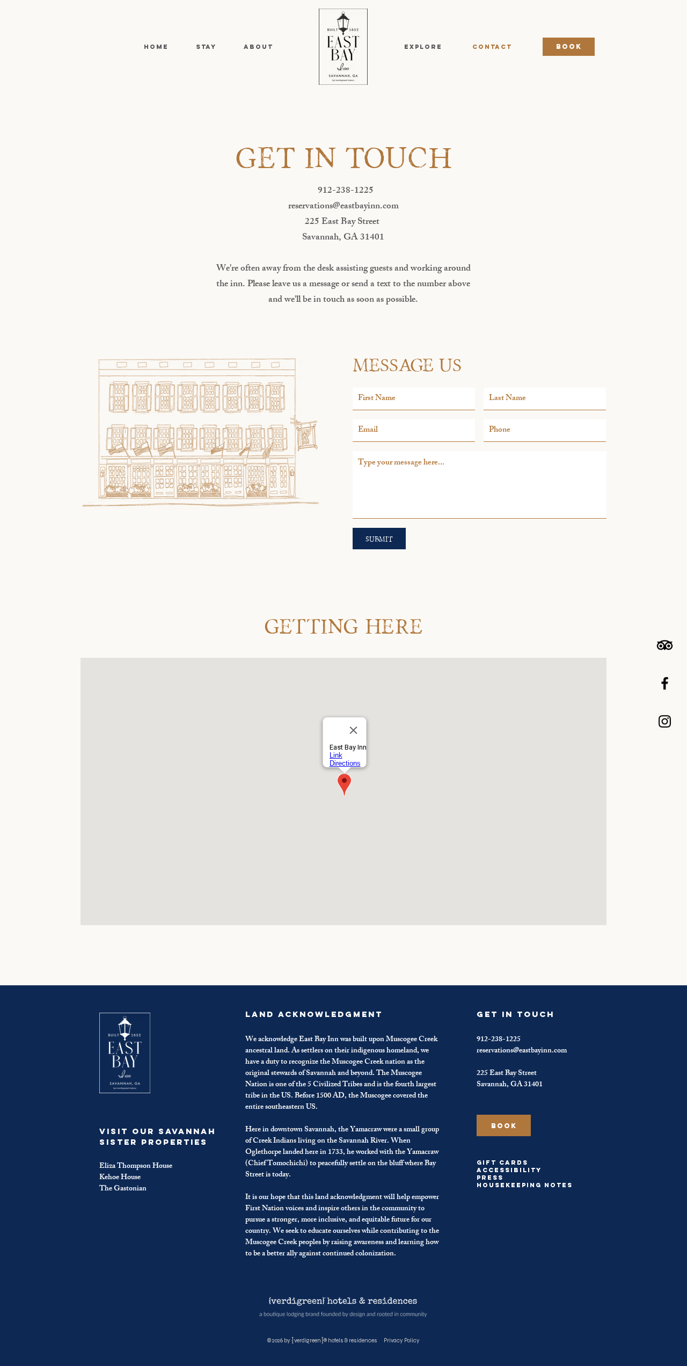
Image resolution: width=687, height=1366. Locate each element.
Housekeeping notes (525, 1185)
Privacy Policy (402, 1340)
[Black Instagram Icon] (664, 721)
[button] (206, 46)
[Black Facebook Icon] (664, 683)
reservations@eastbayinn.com (343, 207)
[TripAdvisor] (664, 645)
